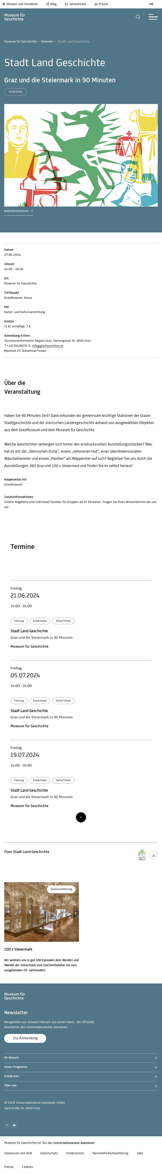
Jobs (140, 1153)
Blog (53, 4)
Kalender (47, 41)
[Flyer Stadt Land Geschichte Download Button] (153, 858)
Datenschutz (49, 1153)
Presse (103, 4)
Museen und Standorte (22, 4)
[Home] (14, 17)
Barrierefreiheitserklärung (110, 1153)
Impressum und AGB (18, 1153)
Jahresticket (77, 4)
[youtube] (14, 1125)
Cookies (27, 1167)
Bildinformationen (17, 211)
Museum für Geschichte (20, 41)
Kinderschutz (75, 1153)
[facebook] (6, 1125)
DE (152, 4)
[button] (138, 16)
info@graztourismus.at (47, 346)
